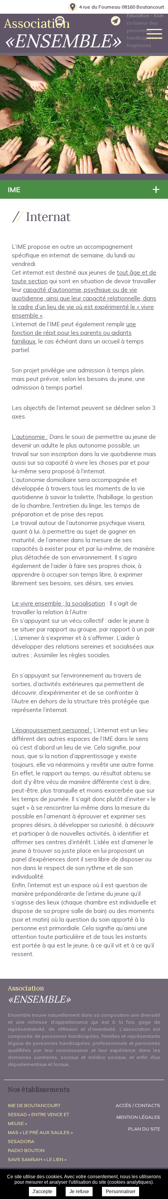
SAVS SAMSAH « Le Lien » (37, 1159)
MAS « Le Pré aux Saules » (40, 1132)
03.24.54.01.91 (82, 20)
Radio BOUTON (26, 1150)
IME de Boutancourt (34, 1105)
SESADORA (21, 1141)
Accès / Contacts (138, 1105)
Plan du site (144, 1129)
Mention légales (138, 1117)
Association (62, 33)
